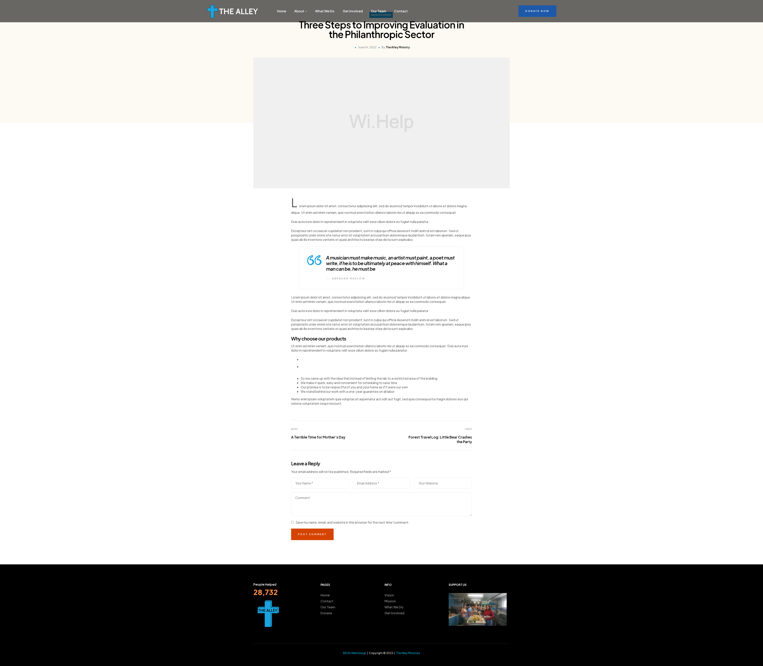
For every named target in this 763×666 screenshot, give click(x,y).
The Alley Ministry (398, 47)
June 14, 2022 (367, 47)
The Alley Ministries (408, 653)
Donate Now (537, 11)
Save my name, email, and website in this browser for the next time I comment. (352, 522)
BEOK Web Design (354, 653)
